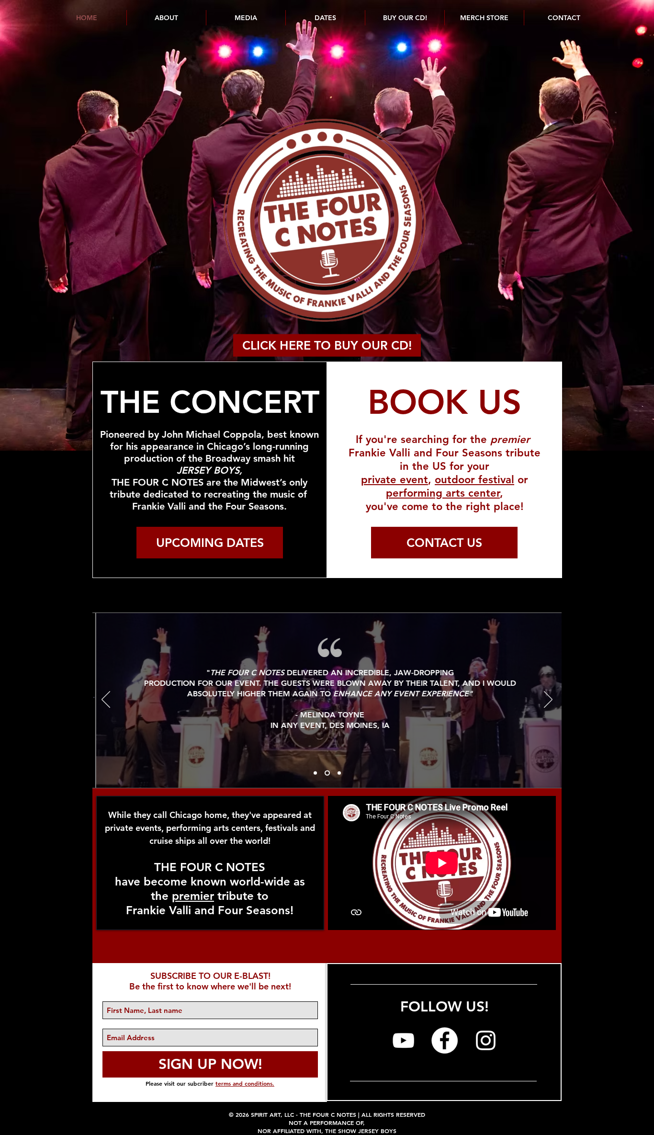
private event (394, 479)
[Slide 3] (339, 773)
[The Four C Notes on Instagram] (486, 1040)
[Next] (548, 700)
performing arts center (443, 493)
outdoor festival (474, 479)
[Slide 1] (315, 773)
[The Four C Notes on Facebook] (444, 1040)
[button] (325, 17)
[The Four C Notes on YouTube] (403, 1040)
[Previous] (105, 700)
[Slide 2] (327, 773)
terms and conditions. (244, 1083)
